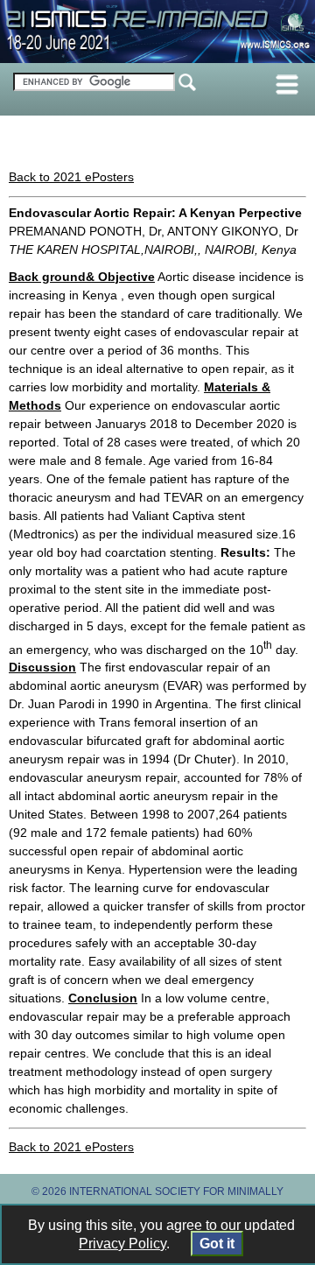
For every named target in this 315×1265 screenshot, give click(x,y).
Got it (217, 1243)
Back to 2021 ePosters (71, 177)
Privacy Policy (122, 1243)
